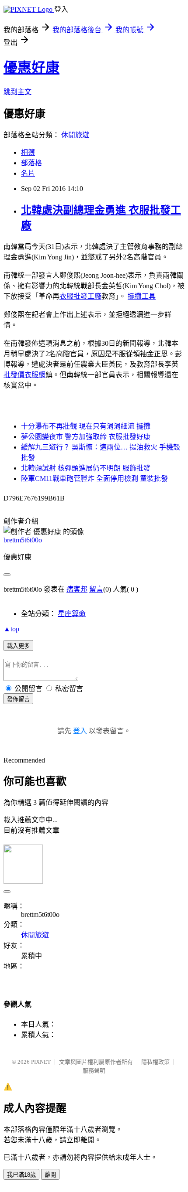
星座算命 (72, 613)
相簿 (28, 152)
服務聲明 (94, 1070)
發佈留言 (18, 699)
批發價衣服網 (24, 374)
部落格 (31, 163)
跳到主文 (17, 91)
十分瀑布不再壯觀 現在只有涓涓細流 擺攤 (85, 426)
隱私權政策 (155, 1062)
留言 (96, 589)
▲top (11, 629)
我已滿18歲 (21, 1175)
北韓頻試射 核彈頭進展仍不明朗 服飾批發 (85, 468)
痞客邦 (76, 589)
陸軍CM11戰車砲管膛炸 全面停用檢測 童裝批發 (94, 478)
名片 (28, 173)
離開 (50, 1175)
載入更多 (18, 646)
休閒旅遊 (75, 135)
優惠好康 (31, 67)
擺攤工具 (142, 296)
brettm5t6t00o (22, 540)
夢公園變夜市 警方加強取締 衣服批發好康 (85, 436)
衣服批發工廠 (80, 296)
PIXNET (41, 1062)
